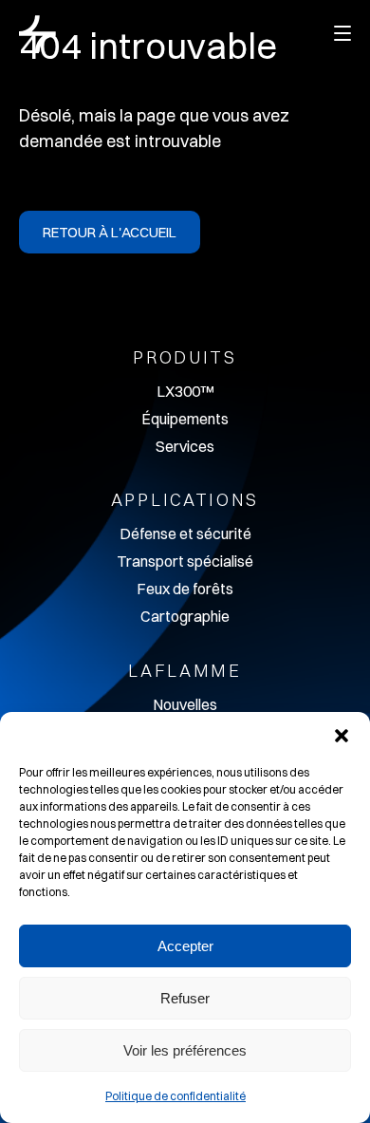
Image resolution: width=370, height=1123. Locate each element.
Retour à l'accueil (109, 232)
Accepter (185, 946)
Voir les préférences (185, 1050)
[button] (341, 735)
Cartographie (185, 616)
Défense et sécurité (185, 533)
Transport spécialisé (185, 561)
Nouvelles (185, 704)
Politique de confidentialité (175, 1096)
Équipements (185, 418)
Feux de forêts (185, 588)
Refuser (185, 998)
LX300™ (185, 391)
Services (185, 446)
